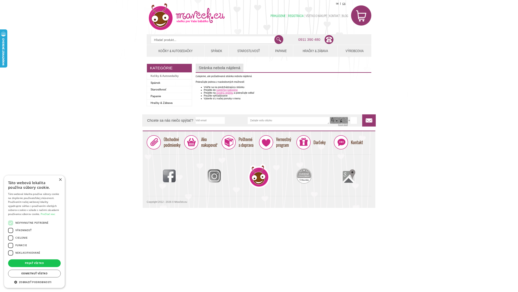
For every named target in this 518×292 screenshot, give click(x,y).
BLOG (345, 16)
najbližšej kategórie (227, 90)
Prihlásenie (278, 16)
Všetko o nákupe (316, 16)
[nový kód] (343, 125)
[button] (34, 282)
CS (343, 3)
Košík (361, 15)
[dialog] (34, 231)
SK (337, 3)
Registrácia (296, 16)
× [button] (60, 179)
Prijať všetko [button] (34, 263)
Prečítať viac (48, 214)
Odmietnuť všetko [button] (34, 273)
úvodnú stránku (224, 92)
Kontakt (334, 16)
